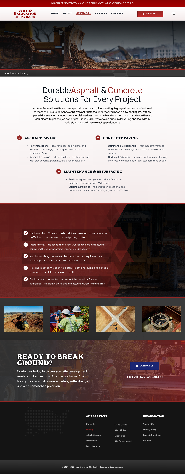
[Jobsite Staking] (69, 307)
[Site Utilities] (161, 307)
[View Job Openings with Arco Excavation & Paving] (92, 3)
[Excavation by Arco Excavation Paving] (23, 307)
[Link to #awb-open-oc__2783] (173, 14)
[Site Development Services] (115, 307)
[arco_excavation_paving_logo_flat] (25, 9)
